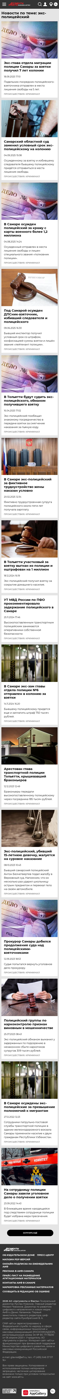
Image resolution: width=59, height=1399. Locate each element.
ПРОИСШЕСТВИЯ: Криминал (22, 94)
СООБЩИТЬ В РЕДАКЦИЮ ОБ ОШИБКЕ (26, 1291)
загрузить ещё (30, 1233)
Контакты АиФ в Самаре (19, 1282)
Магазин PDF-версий (16, 1259)
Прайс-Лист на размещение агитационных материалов (22, 1277)
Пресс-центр (45, 1255)
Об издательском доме (19, 1255)
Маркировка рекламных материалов (28, 1287)
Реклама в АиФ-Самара (18, 1271)
